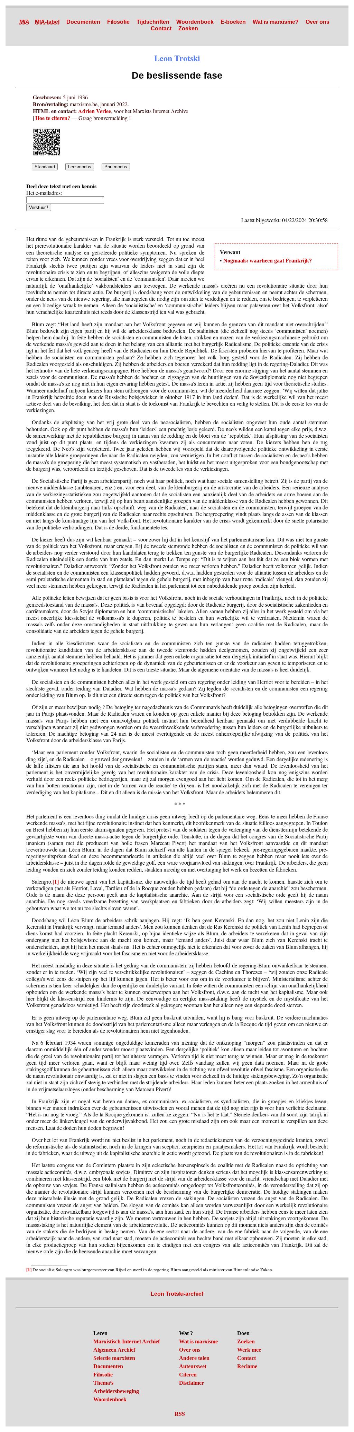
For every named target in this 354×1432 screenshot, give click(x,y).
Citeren (188, 1375)
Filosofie (118, 22)
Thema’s (103, 1383)
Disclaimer (191, 1383)
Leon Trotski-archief (177, 1294)
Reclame (247, 1366)
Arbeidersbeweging (116, 1391)
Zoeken (188, 28)
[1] (56, 881)
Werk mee (249, 1350)
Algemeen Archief (114, 1350)
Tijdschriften (153, 22)
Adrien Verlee (94, 111)
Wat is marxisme (198, 1341)
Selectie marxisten (114, 1358)
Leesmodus (79, 166)
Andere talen (194, 1358)
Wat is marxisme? (276, 22)
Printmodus (115, 166)
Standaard (45, 166)
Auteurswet (192, 1366)
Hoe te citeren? (52, 118)
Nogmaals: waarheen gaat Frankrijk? (267, 260)
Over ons (317, 22)
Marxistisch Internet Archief (126, 1341)
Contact (161, 28)
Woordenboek (195, 22)
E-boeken (233, 22)
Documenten (83, 22)
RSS (180, 1414)
